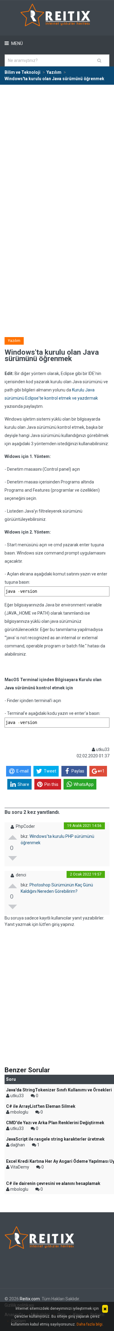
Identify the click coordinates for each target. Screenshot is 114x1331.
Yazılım (14, 341)
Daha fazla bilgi (89, 1324)
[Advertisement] (57, 145)
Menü (16, 43)
